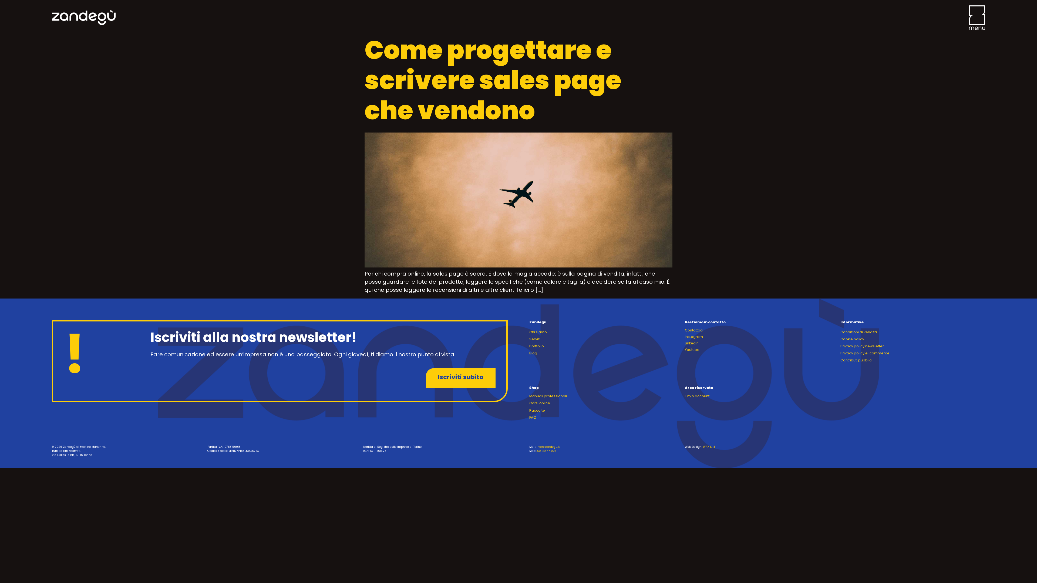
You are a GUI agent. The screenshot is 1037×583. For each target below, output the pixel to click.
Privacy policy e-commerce (865, 353)
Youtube (692, 350)
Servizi (534, 339)
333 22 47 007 (546, 451)
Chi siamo (538, 332)
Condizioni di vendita (858, 332)
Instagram (694, 337)
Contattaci (694, 330)
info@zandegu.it (548, 447)
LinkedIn (692, 343)
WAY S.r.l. (709, 447)
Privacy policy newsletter (862, 346)
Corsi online (539, 403)
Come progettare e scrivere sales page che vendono (493, 82)
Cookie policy (852, 339)
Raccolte (537, 410)
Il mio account (697, 396)
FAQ (532, 418)
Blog (533, 353)
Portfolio (536, 346)
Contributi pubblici (856, 360)
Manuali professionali (548, 396)
